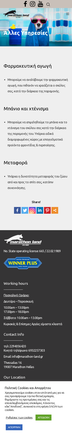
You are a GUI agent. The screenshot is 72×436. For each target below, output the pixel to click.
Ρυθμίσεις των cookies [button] (19, 417)
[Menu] (66, 14)
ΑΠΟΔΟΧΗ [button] (43, 417)
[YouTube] (40, 4)
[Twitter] (25, 210)
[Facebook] (25, 4)
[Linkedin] (39, 210)
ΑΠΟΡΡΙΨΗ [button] (14, 427)
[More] (54, 210)
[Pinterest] (47, 210)
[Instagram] (32, 4)
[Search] (48, 4)
